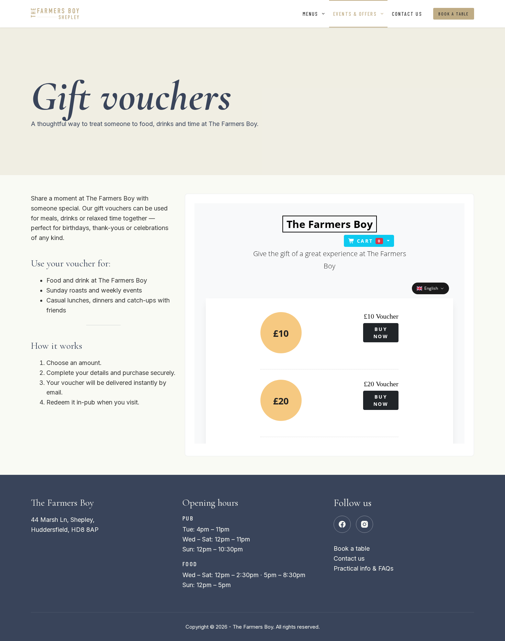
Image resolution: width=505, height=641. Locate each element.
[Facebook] (342, 524)
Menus (310, 14)
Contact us (407, 14)
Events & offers (355, 14)
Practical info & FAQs (363, 568)
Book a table (453, 13)
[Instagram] (364, 524)
